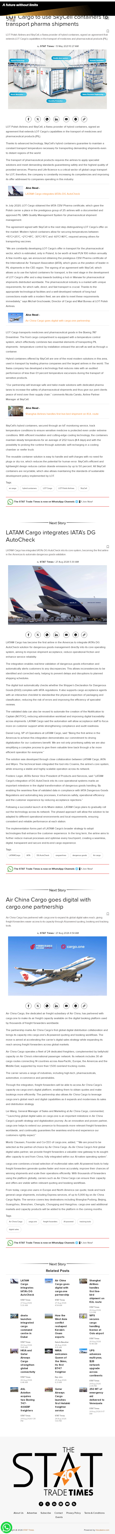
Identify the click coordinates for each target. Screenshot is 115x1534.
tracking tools (85, 1221)
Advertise (32, 1512)
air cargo (12, 488)
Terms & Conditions (94, 1512)
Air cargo (97, 855)
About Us (18, 1512)
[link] (84, 119)
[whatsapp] (47, 119)
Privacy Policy (73, 1512)
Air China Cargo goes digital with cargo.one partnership (57, 320)
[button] (57, 31)
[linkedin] (54, 1504)
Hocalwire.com (102, 1530)
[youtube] (67, 1504)
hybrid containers (29, 488)
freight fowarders (50, 1221)
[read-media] (15, 193)
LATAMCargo (14, 855)
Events (59, 1517)
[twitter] (38, 119)
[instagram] (61, 1504)
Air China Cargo (15, 1221)
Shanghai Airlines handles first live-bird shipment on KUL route (62, 414)
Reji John (59, 1377)
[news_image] (14, 1280)
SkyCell (84, 488)
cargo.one (33, 1221)
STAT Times (25, 1300)
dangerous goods (79, 855)
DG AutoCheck (43, 855)
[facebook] (28, 119)
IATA (28, 855)
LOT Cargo (47, 488)
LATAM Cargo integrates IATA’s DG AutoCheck (52, 193)
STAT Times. (28, 1530)
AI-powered (68, 1221)
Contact (59, 1512)
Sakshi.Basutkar (62, 1342)
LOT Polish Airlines (66, 488)
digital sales (14, 1229)
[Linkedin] (56, 119)
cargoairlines (61, 855)
